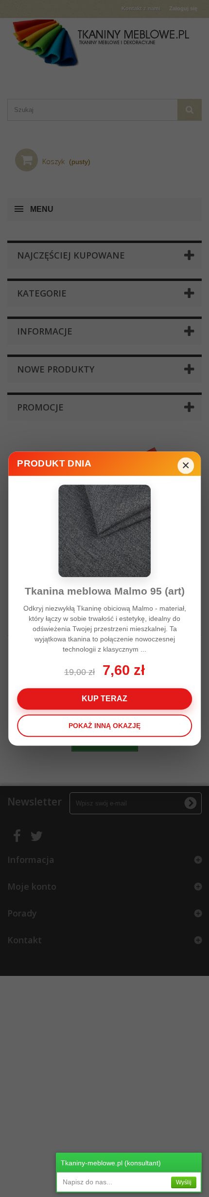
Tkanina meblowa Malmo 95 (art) (105, 591)
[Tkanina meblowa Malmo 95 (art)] (104, 531)
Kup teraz (104, 698)
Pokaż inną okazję (104, 725)
